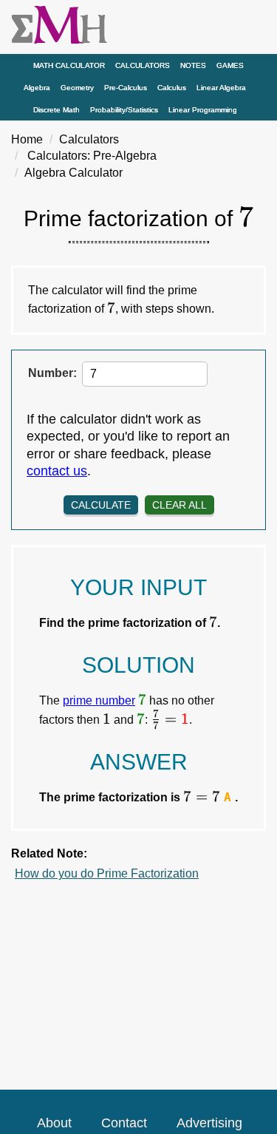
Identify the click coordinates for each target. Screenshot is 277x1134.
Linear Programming (202, 110)
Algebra (37, 88)
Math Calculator (69, 65)
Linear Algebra (221, 88)
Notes (193, 65)
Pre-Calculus (125, 88)
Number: (52, 373)
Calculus (171, 88)
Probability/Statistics (124, 110)
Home (27, 139)
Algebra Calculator (73, 172)
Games (230, 65)
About (54, 1123)
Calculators (142, 65)
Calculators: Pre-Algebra (92, 155)
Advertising (209, 1123)
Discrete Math (56, 110)
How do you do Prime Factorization (107, 873)
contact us (57, 471)
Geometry (77, 88)
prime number (99, 700)
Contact (124, 1123)
